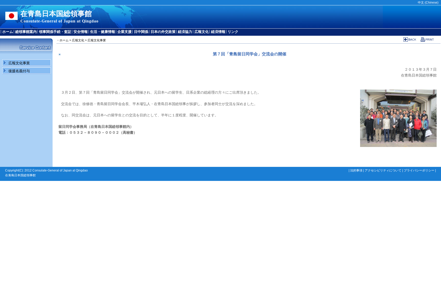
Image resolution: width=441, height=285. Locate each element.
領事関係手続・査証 (55, 32)
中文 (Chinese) (428, 2)
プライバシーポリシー (419, 170)
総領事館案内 (26, 32)
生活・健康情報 (102, 32)
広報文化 (201, 32)
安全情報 (81, 32)
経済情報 (218, 32)
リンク (233, 32)
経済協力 (185, 32)
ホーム (7, 32)
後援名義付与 (19, 71)
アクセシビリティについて (383, 170)
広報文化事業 (19, 63)
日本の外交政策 (163, 32)
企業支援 (124, 32)
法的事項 (356, 170)
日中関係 (141, 32)
